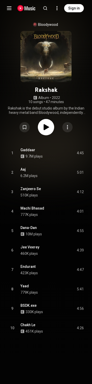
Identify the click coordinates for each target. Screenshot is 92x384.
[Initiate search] (45, 8)
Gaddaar (27, 150)
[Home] (26, 8)
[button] (24, 127)
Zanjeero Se (30, 189)
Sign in (74, 8)
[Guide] (9, 8)
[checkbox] (80, 153)
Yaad (24, 286)
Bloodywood (48, 25)
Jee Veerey (29, 247)
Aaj (23, 169)
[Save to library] (24, 127)
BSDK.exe (28, 305)
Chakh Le (27, 325)
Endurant (28, 267)
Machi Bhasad (32, 208)
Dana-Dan (28, 228)
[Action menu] (67, 127)
